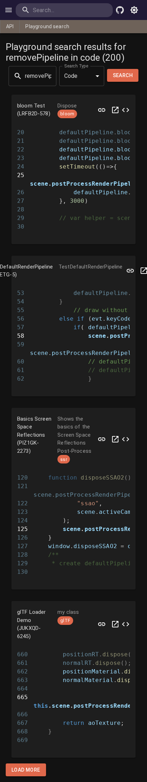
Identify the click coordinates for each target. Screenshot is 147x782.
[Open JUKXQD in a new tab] (115, 624)
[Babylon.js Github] (120, 10)
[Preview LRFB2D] (102, 110)
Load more (25, 770)
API (10, 26)
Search (123, 75)
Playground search (47, 26)
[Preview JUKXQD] (102, 624)
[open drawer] (8, 10)
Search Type (76, 65)
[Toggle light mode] (134, 10)
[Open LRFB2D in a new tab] (115, 110)
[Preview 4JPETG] (130, 271)
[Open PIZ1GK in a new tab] (115, 439)
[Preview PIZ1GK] (102, 439)
